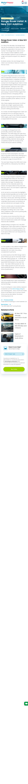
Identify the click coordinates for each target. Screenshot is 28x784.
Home (2, 35)
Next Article (4, 304)
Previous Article (8, 300)
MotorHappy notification (11, 361)
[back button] (2, 9)
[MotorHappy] (7, 2)
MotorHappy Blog (9, 35)
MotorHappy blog (17, 289)
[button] (22, 3)
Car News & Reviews (20, 35)
